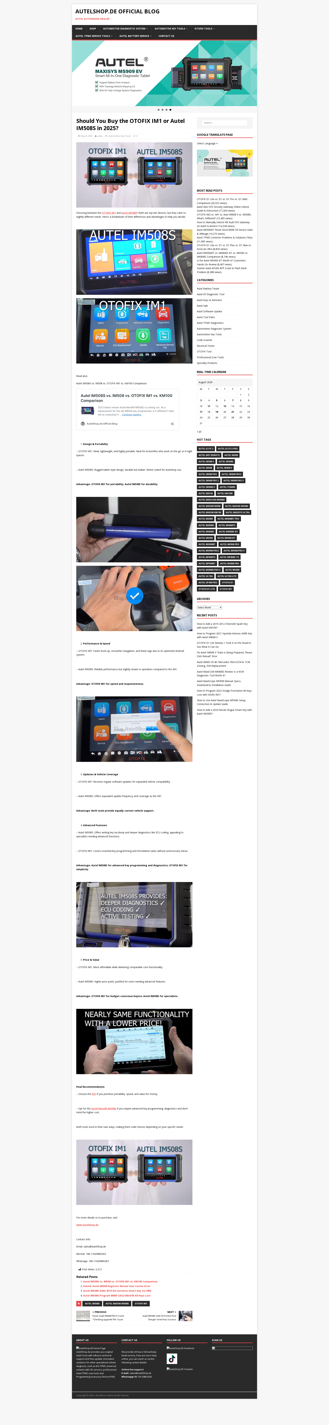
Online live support (132, 1369)
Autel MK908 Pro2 (209, 550)
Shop (93, 28)
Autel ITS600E (227, 487)
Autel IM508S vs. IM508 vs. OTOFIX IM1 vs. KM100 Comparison (120, 1281)
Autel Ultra (206, 576)
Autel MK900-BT (226, 537)
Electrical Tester (206, 345)
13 (224, 406)
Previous (66, 72)
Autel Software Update (209, 311)
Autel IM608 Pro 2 (209, 480)
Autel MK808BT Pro (228, 518)
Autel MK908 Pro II (234, 550)
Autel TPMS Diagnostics (210, 322)
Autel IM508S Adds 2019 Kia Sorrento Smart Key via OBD (117, 1290)
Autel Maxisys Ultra (237, 512)
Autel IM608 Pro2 (231, 474)
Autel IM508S (92, 1303)
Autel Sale (202, 305)
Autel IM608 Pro (208, 474)
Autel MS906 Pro (229, 563)
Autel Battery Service (134, 36)
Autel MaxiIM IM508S (117, 1303)
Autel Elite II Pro (228, 448)
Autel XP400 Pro (208, 582)
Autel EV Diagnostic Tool (210, 294)
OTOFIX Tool (204, 351)
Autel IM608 (205, 467)
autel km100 (206, 493)
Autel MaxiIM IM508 (209, 506)
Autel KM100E (225, 493)
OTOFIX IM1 (141, 1303)
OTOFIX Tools (203, 28)
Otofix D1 (227, 582)
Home (79, 28)
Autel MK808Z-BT (228, 531)
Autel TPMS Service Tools (93, 36)
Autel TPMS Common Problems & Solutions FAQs (225, 237)
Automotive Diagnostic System (124, 28)
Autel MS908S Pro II (210, 569)
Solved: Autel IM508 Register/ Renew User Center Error (116, 1286)
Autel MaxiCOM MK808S (212, 499)
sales (100, 135)
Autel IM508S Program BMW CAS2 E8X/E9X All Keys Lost (117, 1295)
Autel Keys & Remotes (209, 300)
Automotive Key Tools (170, 28)
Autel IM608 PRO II (233, 480)
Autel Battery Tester (208, 288)
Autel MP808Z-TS (229, 557)
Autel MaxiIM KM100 (210, 512)
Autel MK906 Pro (229, 544)
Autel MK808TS (227, 525)
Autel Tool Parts (206, 317)
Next (263, 72)
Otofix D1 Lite (207, 589)
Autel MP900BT (207, 563)
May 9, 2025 (87, 135)
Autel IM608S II (207, 487)
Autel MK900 (206, 537)
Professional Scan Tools (210, 357)
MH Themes (123, 1395)
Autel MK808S (206, 525)
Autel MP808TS (207, 557)
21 (232, 411)
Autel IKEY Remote (209, 455)
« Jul (199, 431)
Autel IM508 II (206, 461)
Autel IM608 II (224, 467)
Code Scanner (204, 340)
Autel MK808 (206, 518)
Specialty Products (207, 363)
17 (201, 411)
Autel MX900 (232, 569)
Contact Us (166, 36)
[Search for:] (225, 123)
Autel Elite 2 (206, 448)
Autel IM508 (231, 455)
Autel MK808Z (206, 531)
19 (216, 411)
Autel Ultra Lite (226, 576)
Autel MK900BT (207, 544)
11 (209, 406)
